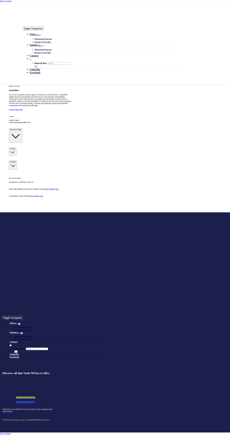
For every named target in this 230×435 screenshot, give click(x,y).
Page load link (5, 433)
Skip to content (5, 1)
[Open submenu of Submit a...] (43, 46)
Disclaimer (45, 420)
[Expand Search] (31, 59)
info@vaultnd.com (51, 189)
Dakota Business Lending (17, 420)
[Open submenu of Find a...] (40, 35)
